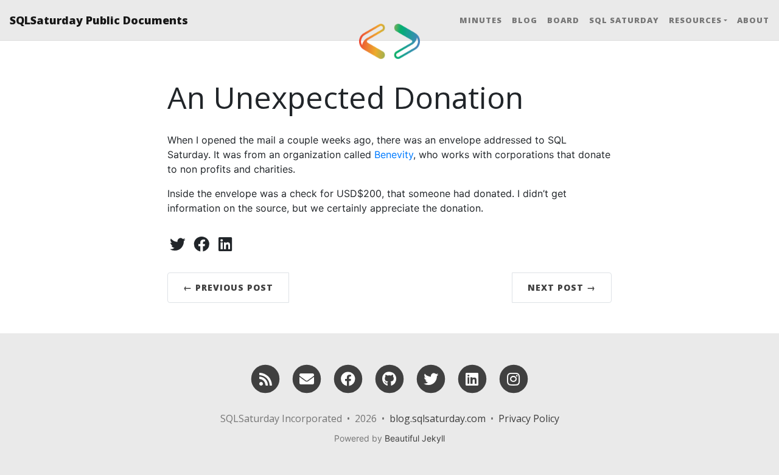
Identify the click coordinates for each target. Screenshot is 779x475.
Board (563, 20)
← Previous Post (228, 287)
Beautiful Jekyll (415, 438)
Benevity (393, 154)
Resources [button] (695, 20)
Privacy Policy (528, 418)
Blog (524, 20)
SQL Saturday (624, 20)
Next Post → (562, 287)
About (753, 20)
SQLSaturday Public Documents (99, 20)
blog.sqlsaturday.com (438, 418)
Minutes (480, 20)
